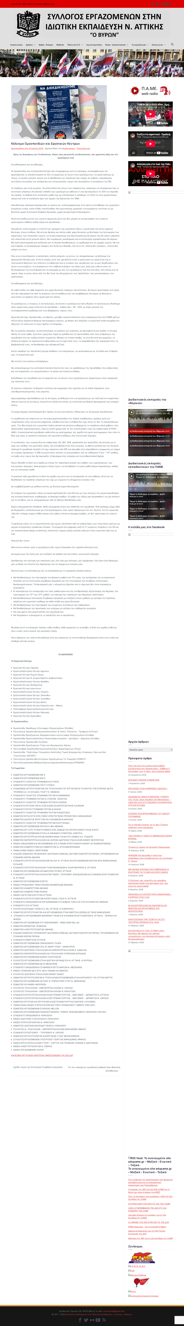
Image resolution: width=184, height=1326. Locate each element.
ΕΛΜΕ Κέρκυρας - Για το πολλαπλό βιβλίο (147, 1227)
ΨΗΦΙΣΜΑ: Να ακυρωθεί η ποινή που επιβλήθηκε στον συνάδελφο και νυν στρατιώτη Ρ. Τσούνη (150, 858)
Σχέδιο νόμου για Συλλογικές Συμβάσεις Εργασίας (38, 1067)
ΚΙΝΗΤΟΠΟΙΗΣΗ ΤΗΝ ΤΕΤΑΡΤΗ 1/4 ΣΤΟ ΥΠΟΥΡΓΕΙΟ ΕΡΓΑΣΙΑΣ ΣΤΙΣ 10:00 (146, 920)
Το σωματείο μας (139, 45)
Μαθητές (60, 45)
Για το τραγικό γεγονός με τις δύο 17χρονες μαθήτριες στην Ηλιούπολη (148, 826)
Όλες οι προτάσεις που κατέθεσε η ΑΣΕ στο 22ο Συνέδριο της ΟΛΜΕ (150, 1197)
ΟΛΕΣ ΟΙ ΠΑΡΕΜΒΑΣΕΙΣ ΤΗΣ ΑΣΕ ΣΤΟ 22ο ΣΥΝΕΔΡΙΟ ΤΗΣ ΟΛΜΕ (147, 1209)
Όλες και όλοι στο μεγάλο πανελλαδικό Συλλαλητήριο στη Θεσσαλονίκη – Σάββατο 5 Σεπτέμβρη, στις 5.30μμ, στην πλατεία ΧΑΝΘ (149, 768)
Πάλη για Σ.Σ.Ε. (73, 45)
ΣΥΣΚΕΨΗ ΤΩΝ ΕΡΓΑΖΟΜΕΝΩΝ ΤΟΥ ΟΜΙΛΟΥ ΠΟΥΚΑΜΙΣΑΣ (149, 814)
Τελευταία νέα (83, 148)
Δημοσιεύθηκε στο (27, 148)
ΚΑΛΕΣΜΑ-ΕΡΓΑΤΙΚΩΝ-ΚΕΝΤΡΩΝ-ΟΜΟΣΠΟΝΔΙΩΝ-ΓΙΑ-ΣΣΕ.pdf (42, 1055)
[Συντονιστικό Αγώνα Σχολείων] (143, 1295)
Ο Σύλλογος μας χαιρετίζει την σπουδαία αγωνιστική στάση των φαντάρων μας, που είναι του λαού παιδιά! (148, 883)
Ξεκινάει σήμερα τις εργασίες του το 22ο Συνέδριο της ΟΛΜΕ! (147, 1216)
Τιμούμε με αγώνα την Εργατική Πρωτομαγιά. (149, 847)
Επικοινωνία (157, 45)
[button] (34, 44)
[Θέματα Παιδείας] (137, 1275)
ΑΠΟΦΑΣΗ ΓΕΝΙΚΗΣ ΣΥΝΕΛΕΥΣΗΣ (143, 780)
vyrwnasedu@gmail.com (44, 4)
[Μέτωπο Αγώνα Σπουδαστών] (132, 1291)
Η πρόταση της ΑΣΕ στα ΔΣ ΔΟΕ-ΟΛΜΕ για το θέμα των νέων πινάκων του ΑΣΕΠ (149, 1190)
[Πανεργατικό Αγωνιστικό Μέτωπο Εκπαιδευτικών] (141, 1257)
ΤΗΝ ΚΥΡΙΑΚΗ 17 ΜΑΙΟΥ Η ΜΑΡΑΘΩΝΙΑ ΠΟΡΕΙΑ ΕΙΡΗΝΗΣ (150, 837)
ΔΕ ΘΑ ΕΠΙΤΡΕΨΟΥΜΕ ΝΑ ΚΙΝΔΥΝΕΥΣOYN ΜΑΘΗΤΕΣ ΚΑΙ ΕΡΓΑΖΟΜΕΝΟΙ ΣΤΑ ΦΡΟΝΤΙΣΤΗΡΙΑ (147, 908)
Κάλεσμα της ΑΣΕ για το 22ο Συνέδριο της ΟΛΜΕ (150, 1238)
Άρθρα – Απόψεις (46, 45)
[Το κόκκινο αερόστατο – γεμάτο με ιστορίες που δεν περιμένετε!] (141, 1283)
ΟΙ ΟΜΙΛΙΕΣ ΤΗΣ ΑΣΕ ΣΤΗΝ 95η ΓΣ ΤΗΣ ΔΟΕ (148, 1222)
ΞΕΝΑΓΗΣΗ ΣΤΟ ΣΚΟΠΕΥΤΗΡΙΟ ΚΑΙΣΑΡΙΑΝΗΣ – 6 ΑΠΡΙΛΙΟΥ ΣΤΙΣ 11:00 (150, 895)
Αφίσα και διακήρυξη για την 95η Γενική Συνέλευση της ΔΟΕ (146, 1232)
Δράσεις (29, 45)
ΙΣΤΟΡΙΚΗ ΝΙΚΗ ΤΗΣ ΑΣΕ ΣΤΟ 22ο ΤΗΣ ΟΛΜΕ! (149, 1204)
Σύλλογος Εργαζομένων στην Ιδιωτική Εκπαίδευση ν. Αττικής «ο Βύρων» (98, 1314)
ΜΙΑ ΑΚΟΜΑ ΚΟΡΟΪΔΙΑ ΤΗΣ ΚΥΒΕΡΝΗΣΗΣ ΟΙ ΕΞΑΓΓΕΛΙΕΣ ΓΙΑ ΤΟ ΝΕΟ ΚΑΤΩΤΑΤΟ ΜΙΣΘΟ (148, 870)
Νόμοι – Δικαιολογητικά (115, 45)
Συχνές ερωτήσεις (94, 45)
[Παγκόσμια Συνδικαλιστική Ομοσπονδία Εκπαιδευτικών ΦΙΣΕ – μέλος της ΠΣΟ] (131, 1270)
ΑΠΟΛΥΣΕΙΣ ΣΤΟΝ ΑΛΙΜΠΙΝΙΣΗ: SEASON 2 (147, 788)
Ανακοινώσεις (16, 45)
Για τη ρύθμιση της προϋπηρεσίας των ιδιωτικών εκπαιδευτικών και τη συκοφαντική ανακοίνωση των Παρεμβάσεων (150, 1182)
